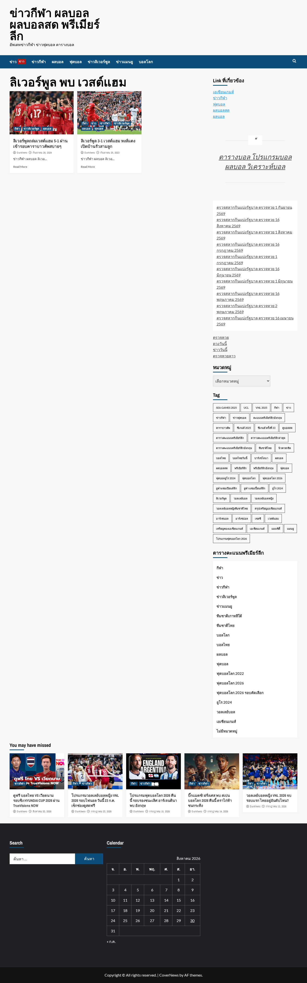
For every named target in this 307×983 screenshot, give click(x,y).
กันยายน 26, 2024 (42, 152)
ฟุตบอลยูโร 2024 (225, 478)
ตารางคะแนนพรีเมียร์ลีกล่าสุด (268, 437)
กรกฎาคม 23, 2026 (101, 811)
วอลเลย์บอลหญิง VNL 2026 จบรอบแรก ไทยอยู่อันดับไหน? (268, 798)
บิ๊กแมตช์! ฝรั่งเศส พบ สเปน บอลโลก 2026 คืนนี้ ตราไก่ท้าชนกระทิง (210, 800)
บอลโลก (146, 61)
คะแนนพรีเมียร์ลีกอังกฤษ (267, 417)
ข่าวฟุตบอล (239, 417)
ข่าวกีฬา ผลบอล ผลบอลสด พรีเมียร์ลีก (55, 24)
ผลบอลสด (221, 110)
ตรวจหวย (221, 337)
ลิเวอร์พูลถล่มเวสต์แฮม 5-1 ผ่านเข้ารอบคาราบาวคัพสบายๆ (40, 143)
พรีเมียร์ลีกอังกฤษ (263, 468)
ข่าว (17, 61)
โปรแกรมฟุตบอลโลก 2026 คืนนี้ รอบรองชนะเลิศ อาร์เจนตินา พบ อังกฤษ (153, 800)
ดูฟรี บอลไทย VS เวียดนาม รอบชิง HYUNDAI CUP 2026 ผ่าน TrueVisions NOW (36, 800)
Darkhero (22, 152)
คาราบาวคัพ (223, 427)
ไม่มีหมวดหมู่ (227, 731)
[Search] (294, 61)
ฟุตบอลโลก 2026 (272, 478)
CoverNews (169, 975)
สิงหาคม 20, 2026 (42, 811)
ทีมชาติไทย (265, 448)
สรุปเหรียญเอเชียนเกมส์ (268, 508)
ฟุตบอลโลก (249, 478)
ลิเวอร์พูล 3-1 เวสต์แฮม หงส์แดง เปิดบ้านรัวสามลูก (108, 143)
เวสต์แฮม (273, 518)
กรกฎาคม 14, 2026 (217, 811)
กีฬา (17, 128)
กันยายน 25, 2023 (109, 152)
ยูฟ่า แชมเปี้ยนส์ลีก (254, 488)
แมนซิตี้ (276, 528)
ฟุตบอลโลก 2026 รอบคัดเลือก (240, 692)
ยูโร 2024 (277, 488)
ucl (246, 407)
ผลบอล (58, 61)
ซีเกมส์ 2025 (244, 427)
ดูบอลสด (287, 427)
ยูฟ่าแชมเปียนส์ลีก (226, 488)
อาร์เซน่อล (242, 518)
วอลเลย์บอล (241, 498)
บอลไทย (221, 458)
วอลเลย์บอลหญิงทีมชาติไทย (232, 508)
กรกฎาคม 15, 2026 (159, 811)
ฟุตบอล (76, 61)
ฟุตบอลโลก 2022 (230, 673)
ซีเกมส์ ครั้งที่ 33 (266, 427)
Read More (20, 166)
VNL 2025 (261, 407)
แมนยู (290, 528)
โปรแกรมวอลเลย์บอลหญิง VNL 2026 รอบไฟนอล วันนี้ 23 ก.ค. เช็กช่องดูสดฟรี (95, 800)
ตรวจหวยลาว (224, 356)
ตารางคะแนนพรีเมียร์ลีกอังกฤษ (234, 448)
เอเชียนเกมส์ (223, 92)
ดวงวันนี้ (220, 343)
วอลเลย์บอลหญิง (263, 498)
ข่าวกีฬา (39, 61)
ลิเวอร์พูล (221, 498)
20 (152, 910)
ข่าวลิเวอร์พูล (99, 61)
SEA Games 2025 (226, 407)
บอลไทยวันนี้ (240, 458)
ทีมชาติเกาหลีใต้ (229, 616)
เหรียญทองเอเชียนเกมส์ (229, 528)
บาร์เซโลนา (261, 458)
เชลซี (258, 518)
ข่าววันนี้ (220, 349)
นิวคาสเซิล (284, 448)
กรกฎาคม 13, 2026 (276, 806)
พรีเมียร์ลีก (241, 468)
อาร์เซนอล (222, 518)
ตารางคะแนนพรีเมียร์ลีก (230, 437)
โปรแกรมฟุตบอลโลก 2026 (231, 538)
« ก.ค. (111, 941)
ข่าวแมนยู (124, 61)
